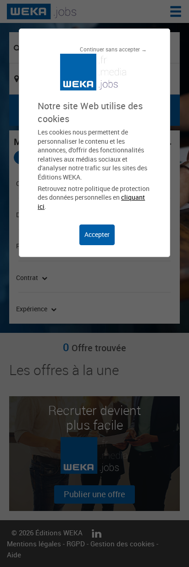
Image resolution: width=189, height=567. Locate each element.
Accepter (97, 234)
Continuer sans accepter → (113, 49)
